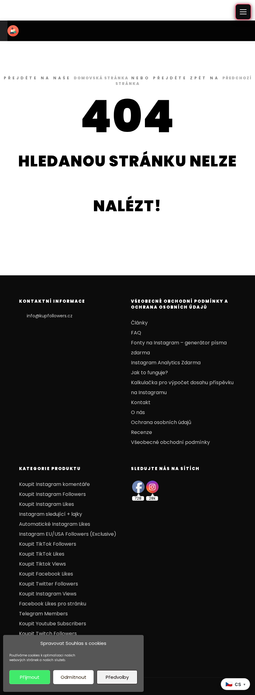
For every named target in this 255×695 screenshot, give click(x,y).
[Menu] (243, 12)
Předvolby (117, 677)
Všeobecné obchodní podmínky (170, 442)
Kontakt (141, 402)
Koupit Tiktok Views (42, 563)
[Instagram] (214, 686)
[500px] (186, 686)
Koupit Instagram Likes (46, 504)
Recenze (141, 432)
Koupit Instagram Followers (52, 494)
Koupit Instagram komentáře (54, 484)
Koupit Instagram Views (47, 593)
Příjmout (29, 677)
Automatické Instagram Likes (54, 524)
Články (139, 322)
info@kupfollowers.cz (49, 316)
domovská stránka (101, 78)
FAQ (136, 332)
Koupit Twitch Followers (48, 633)
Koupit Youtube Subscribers (52, 623)
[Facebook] (204, 686)
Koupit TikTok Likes (41, 553)
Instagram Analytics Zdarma (166, 362)
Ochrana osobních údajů (161, 422)
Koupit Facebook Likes (46, 573)
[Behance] (195, 686)
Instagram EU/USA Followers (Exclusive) (67, 534)
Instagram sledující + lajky (50, 514)
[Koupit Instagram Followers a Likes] (13, 31)
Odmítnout (73, 677)
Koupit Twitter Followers (48, 583)
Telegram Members (43, 613)
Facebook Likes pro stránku (52, 603)
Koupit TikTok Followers (47, 544)
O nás (138, 412)
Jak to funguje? (149, 372)
